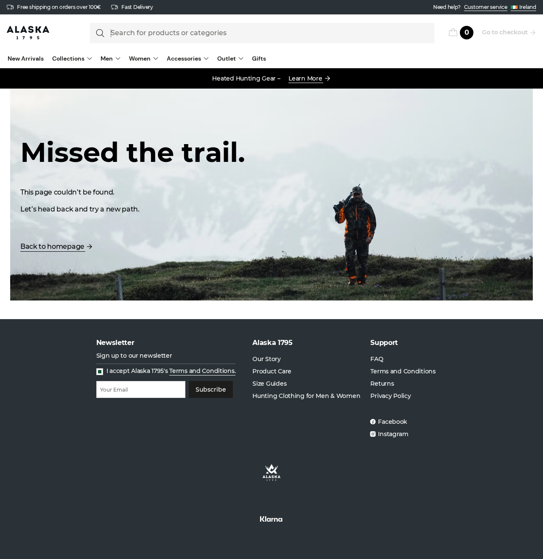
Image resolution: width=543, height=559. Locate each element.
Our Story (266, 359)
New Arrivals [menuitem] (26, 58)
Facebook (392, 422)
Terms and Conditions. (202, 371)
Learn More (305, 78)
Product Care (271, 371)
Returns (382, 383)
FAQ (376, 359)
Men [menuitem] (107, 58)
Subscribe (211, 389)
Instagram (393, 434)
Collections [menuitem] (68, 58)
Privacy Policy (390, 396)
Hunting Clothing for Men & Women (306, 396)
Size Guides (269, 383)
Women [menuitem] (140, 58)
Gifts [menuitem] (259, 58)
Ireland (527, 7)
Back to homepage (52, 246)
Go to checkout (505, 32)
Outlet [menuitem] (226, 58)
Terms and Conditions (402, 371)
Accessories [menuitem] (184, 58)
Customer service (485, 7)
